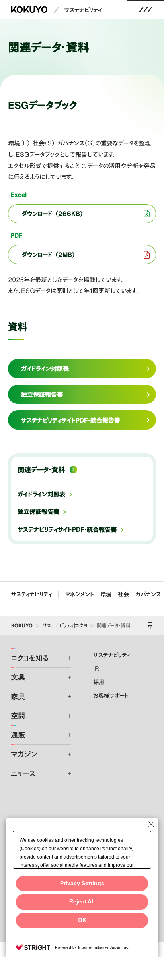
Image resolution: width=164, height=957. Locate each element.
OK (82, 920)
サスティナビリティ (31, 594)
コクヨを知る (30, 658)
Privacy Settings (82, 883)
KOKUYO (22, 625)
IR (96, 668)
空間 (18, 715)
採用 (98, 681)
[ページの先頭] (150, 625)
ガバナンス (148, 594)
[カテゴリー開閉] (64, 658)
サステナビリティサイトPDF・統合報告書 (67, 529)
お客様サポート (111, 695)
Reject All (82, 902)
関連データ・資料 (41, 469)
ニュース (23, 773)
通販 (18, 735)
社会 (123, 594)
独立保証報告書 (38, 511)
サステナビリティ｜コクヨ (65, 625)
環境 (105, 594)
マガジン (24, 754)
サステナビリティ (83, 9)
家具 (18, 696)
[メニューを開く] (146, 9)
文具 (18, 677)
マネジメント (79, 594)
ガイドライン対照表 (41, 494)
